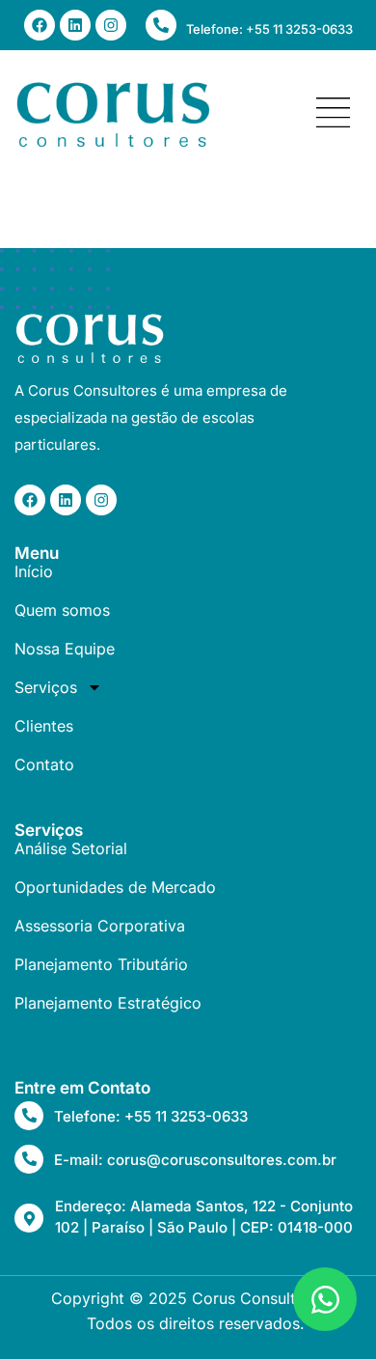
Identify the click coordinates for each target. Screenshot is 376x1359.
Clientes (43, 725)
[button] (334, 114)
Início (33, 571)
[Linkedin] (75, 25)
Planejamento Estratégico (107, 1002)
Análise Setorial (70, 848)
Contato (44, 764)
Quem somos (62, 610)
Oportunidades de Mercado (115, 887)
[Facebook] (39, 25)
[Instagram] (110, 25)
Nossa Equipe (64, 648)
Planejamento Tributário (101, 964)
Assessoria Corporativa (99, 925)
